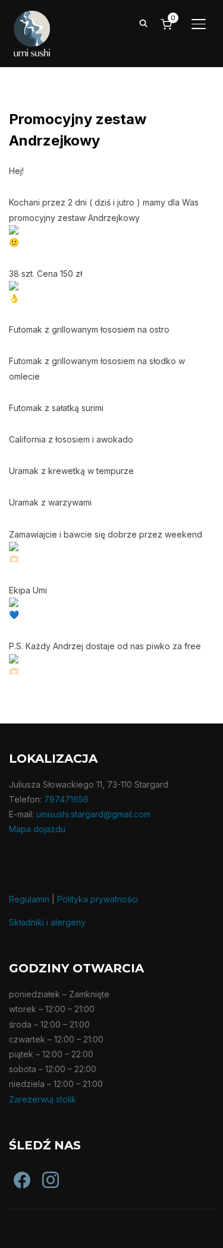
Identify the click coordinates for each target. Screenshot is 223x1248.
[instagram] (42, 1171)
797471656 (66, 799)
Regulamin (29, 899)
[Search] (143, 22)
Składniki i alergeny (47, 922)
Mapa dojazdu (37, 829)
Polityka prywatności (97, 899)
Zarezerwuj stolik (42, 1099)
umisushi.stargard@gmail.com (93, 814)
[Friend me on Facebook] (13, 1171)
